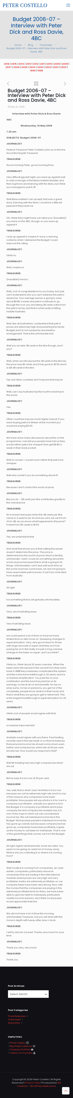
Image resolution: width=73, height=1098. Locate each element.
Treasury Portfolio (20, 1049)
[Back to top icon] (65, 1090)
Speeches (14, 1023)
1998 (40, 70)
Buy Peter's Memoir (21, 1046)
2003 (40, 67)
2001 (55, 67)
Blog (30, 45)
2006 (16, 67)
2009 (57, 64)
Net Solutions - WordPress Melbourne (39, 1084)
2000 (63, 67)
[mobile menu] (68, 5)
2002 (48, 67)
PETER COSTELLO (25, 5)
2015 (14, 64)
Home (18, 45)
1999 (33, 70)
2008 (65, 64)
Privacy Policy (32, 1082)
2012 (35, 64)
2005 (24, 67)
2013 (28, 64)
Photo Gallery (18, 1042)
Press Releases (17, 1016)
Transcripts (46, 45)
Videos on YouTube (21, 1053)
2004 (32, 67)
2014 (21, 64)
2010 (49, 64)
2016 (6, 64)
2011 (42, 64)
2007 (8, 67)
